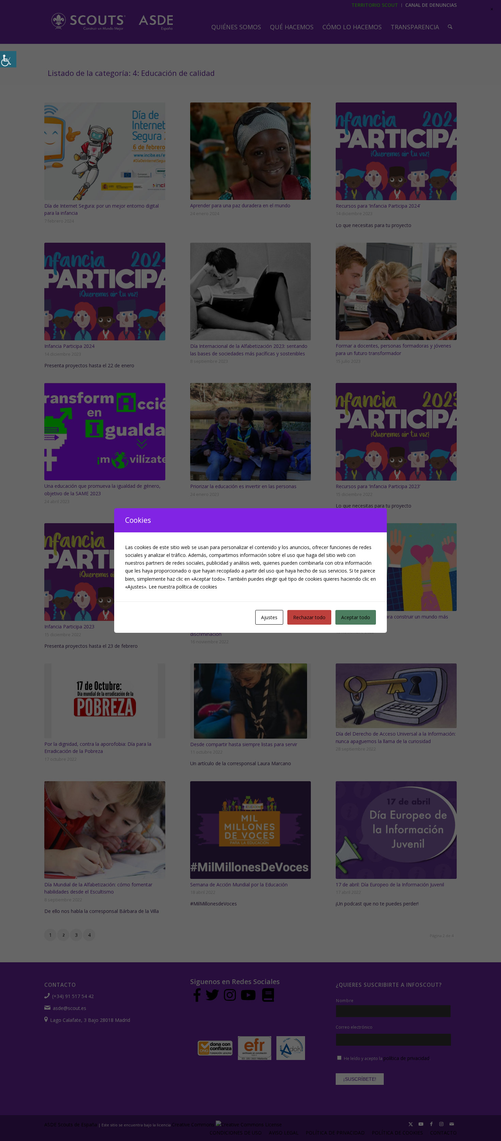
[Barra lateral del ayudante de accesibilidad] (8, 59)
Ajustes (269, 617)
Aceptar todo (355, 617)
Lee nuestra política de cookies (183, 586)
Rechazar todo (309, 617)
